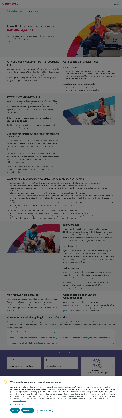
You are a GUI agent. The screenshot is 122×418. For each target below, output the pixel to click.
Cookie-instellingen (44, 410)
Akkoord (15, 410)
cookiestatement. (19, 401)
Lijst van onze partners (18, 404)
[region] (61, 397)
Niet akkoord (28, 410)
